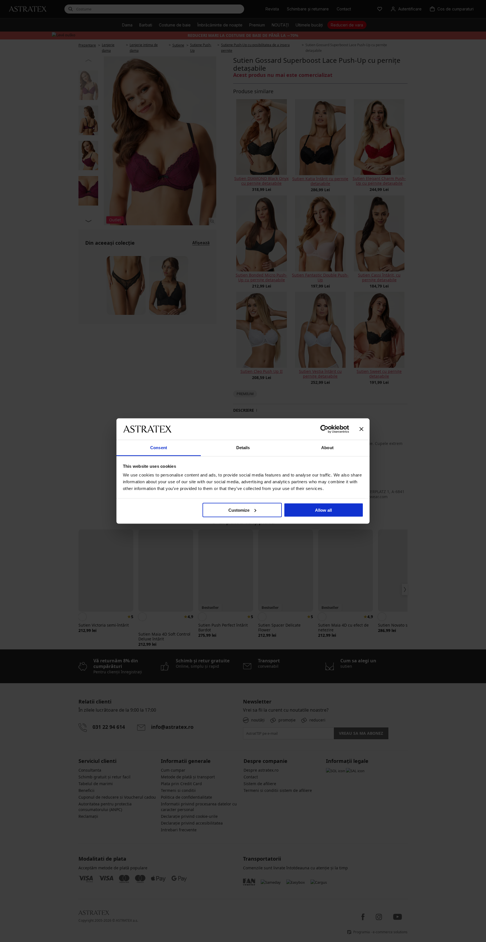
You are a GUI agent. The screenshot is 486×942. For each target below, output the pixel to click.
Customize (238, 509)
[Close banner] (361, 429)
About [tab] (327, 447)
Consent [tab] (158, 447)
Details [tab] (243, 447)
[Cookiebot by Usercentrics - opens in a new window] (324, 429)
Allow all (323, 509)
